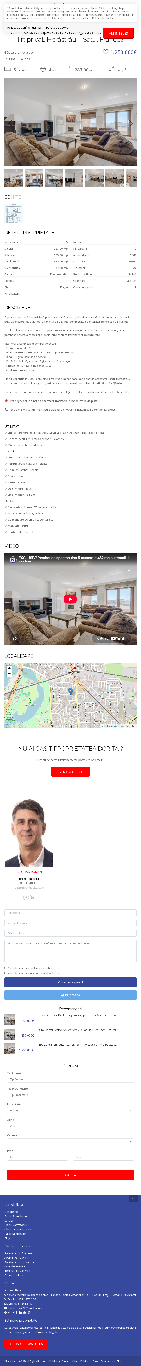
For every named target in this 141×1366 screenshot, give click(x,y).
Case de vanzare (15, 1266)
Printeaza (72, 995)
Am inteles (118, 33)
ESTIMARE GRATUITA (26, 1344)
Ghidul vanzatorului (16, 1225)
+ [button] (9, 668)
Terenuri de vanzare (17, 1271)
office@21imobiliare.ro (30, 1308)
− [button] (9, 673)
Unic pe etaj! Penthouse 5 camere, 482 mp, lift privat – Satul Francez (78, 1030)
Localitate (14, 1104)
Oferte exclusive (14, 1275)
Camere (12, 1135)
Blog (7, 1238)
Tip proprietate (17, 1088)
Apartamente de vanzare (20, 1262)
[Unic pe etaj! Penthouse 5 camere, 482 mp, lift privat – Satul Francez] (9, 1033)
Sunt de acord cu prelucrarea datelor (31, 968)
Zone (10, 1119)
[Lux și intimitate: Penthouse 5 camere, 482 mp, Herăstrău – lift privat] (9, 1019)
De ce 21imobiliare (16, 1216)
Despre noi (11, 1211)
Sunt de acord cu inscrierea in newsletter (33, 973)
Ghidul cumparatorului (18, 1229)
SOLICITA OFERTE (70, 772)
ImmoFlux (116, 1361)
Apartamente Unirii (16, 1257)
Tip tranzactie (16, 1073)
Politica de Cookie (57, 27)
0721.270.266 (27, 1299)
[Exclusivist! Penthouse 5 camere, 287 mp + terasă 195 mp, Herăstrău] (9, 1048)
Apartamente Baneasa (18, 1253)
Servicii (8, 1220)
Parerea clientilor (15, 1233)
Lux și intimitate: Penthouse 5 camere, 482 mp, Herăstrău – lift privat (78, 1015)
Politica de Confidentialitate (24, 27)
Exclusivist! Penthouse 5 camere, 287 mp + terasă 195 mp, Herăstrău (78, 1044)
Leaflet (104, 725)
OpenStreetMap (117, 725)
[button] (70, 1079)
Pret (10, 1151)
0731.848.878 (23, 1303)
